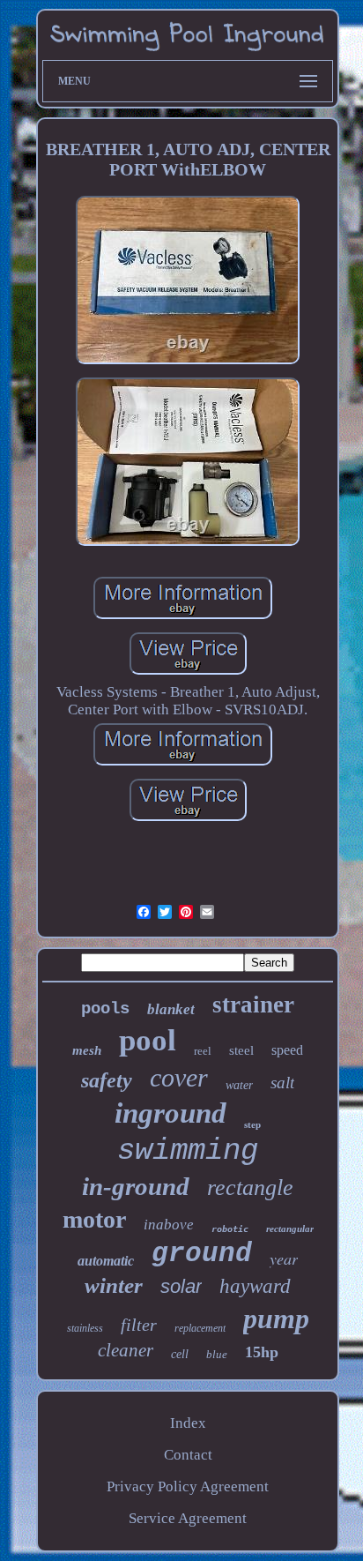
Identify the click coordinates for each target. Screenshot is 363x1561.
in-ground (135, 1186)
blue (216, 1354)
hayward (255, 1286)
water (239, 1085)
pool (147, 1040)
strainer (253, 1004)
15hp (261, 1352)
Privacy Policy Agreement (188, 1486)
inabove (169, 1224)
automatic (106, 1260)
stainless (85, 1328)
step (252, 1124)
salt (282, 1082)
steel (241, 1050)
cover (179, 1077)
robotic (229, 1229)
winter (114, 1285)
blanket (171, 1009)
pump (276, 1318)
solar (181, 1286)
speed (287, 1049)
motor (94, 1219)
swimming (187, 1151)
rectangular (290, 1228)
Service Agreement (188, 1518)
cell (180, 1354)
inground (170, 1113)
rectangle (250, 1187)
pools (105, 1009)
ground (202, 1253)
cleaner (125, 1350)
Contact (188, 1454)
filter (139, 1324)
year (284, 1258)
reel (202, 1050)
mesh (86, 1050)
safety (106, 1080)
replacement (200, 1328)
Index (188, 1423)
